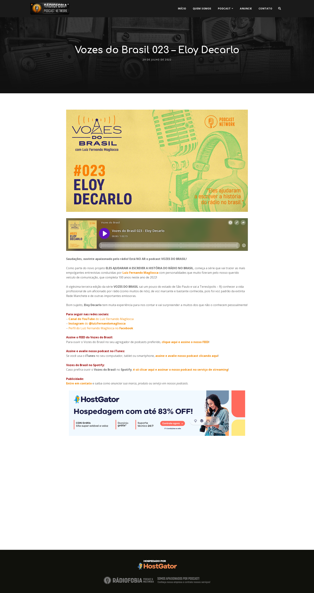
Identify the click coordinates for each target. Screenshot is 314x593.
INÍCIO (182, 8)
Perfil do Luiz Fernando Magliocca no (100, 328)
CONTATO (265, 8)
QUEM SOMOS (202, 8)
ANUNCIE (246, 8)
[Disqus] (157, 481)
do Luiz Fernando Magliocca (101, 319)
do (97, 323)
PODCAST (224, 8)
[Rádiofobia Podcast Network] (50, 8)
